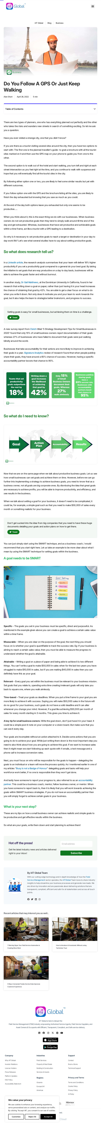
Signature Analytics (34, 353)
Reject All (32, 1117)
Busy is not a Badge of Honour (31, 768)
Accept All (48, 1117)
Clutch (33, 329)
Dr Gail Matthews (29, 282)
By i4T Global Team (37, 872)
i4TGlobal (67, 880)
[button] (93, 6)
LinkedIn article (15, 262)
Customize (16, 1117)
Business (59, 23)
